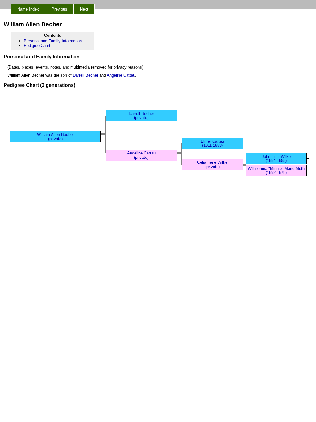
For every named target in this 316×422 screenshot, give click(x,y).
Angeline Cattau (121, 75)
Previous (59, 9)
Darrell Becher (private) (141, 115)
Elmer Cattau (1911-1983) (212, 143)
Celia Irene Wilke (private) (212, 164)
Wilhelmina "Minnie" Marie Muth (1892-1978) (276, 170)
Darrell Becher (85, 75)
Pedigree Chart (37, 45)
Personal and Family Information (53, 41)
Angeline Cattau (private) (141, 155)
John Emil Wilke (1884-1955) (276, 158)
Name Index (28, 9)
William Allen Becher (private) (55, 136)
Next (84, 9)
